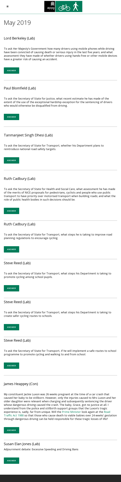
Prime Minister (71, 412)
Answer (11, 70)
